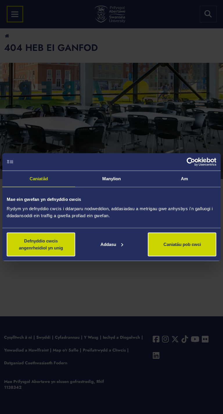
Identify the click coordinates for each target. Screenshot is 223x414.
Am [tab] (184, 178)
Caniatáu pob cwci (182, 244)
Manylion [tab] (111, 178)
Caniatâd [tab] (39, 178)
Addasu (108, 244)
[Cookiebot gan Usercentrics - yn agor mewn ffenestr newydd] (191, 162)
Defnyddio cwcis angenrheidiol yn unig (41, 244)
